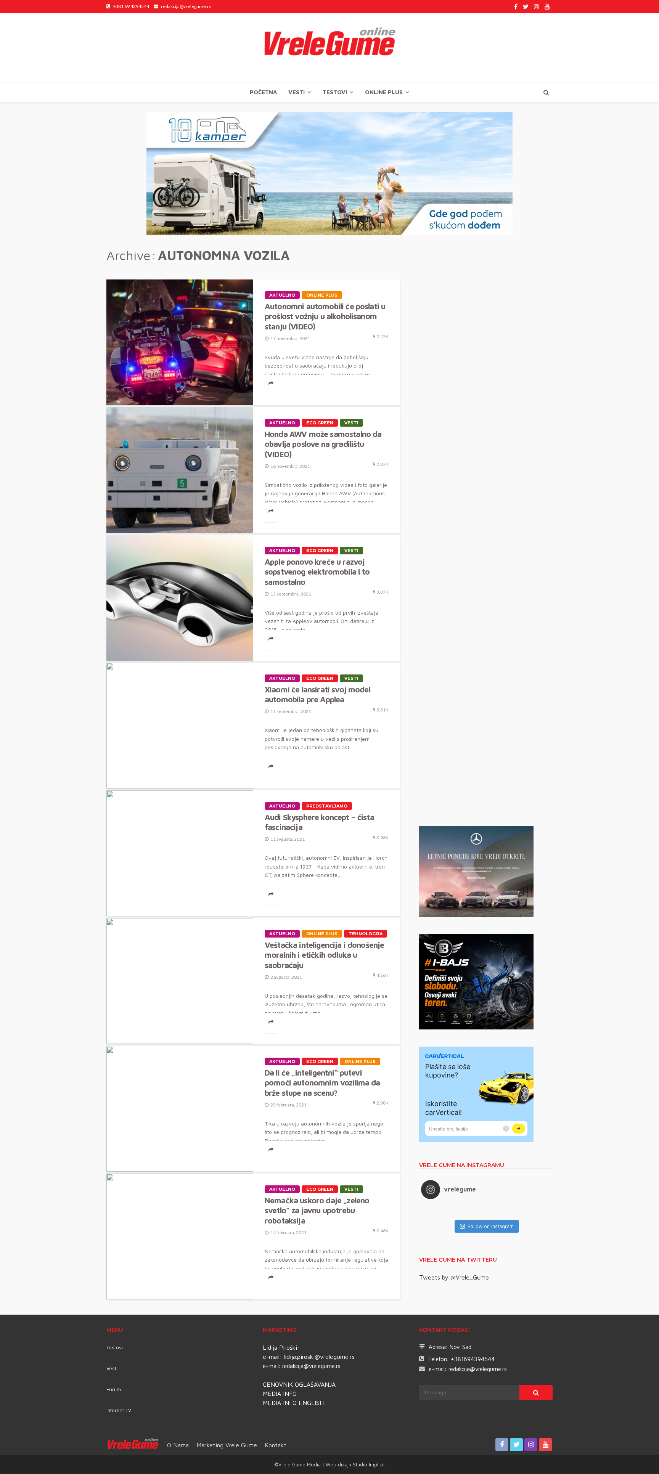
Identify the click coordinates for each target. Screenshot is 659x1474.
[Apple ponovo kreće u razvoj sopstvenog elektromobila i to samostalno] (179, 598)
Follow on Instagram (491, 1226)
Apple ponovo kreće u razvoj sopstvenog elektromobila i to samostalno (317, 571)
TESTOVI (335, 92)
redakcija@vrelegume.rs (311, 1366)
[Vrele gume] (329, 47)
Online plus (384, 92)
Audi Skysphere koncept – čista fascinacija (319, 822)
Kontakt (275, 1445)
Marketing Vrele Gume (226, 1445)
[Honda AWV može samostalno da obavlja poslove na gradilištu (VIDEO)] (179, 470)
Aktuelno (282, 295)
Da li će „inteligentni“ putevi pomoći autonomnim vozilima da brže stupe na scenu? (322, 1082)
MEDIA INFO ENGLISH (293, 1402)
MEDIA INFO (280, 1393)
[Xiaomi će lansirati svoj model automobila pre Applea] (179, 725)
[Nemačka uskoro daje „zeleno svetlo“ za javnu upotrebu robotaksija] (179, 1236)
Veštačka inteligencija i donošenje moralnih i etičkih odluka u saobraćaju (324, 955)
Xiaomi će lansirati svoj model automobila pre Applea (317, 694)
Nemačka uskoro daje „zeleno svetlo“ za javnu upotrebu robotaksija (317, 1210)
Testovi (114, 1347)
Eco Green (319, 423)
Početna (263, 92)
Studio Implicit (368, 1464)
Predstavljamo (326, 806)
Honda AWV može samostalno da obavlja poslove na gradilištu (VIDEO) (323, 444)
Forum (113, 1389)
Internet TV (118, 1410)
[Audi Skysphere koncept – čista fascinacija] (179, 853)
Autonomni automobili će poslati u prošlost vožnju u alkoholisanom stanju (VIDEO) (325, 316)
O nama (178, 1445)
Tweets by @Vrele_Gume (454, 1277)
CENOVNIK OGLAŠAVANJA (299, 1384)
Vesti (296, 92)
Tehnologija (366, 933)
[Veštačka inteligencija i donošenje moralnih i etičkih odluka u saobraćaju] (179, 981)
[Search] (546, 92)
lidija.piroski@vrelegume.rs (319, 1356)
